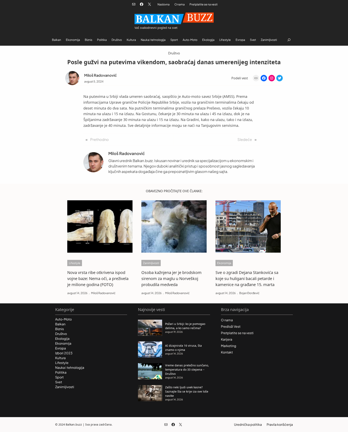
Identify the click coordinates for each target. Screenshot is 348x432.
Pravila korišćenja (280, 424)
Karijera (226, 339)
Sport (59, 377)
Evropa (60, 348)
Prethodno (99, 139)
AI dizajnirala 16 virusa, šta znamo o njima (183, 348)
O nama (179, 4)
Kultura (60, 358)
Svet (58, 382)
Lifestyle (74, 263)
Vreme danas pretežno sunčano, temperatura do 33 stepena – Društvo (187, 369)
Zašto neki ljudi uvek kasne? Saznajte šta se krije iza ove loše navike (186, 391)
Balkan (60, 324)
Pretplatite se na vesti (204, 4)
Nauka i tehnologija (69, 367)
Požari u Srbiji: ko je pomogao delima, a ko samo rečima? (185, 326)
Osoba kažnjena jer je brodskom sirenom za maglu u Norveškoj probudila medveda (171, 278)
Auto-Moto (63, 319)
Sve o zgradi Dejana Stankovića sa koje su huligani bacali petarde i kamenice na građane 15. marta (246, 278)
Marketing (228, 346)
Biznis (59, 329)
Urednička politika (248, 424)
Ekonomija (224, 263)
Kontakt (227, 352)
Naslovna (163, 4)
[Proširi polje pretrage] (289, 40)
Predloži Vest (230, 326)
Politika (60, 372)
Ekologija (62, 338)
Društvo (174, 53)
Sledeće (244, 139)
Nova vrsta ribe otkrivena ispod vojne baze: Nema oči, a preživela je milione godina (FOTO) (97, 278)
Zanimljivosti (151, 263)
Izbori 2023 (63, 353)
